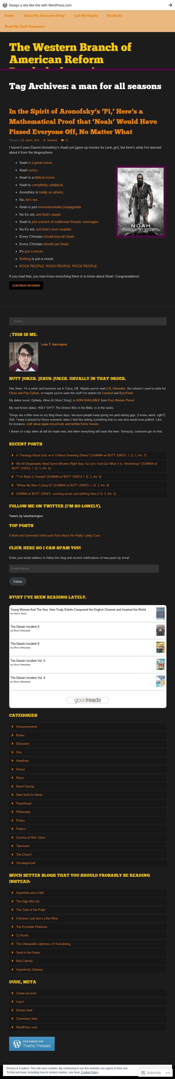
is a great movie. (40, 163)
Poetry (20, 820)
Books (20, 735)
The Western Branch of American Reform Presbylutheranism (70, 59)
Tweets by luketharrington (26, 516)
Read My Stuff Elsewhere (25, 26)
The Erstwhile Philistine (31, 927)
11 (66, 140)
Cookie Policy (89, 1072)
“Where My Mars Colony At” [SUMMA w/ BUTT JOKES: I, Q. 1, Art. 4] (62, 485)
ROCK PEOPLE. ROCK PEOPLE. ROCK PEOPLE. (58, 266)
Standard (52, 140)
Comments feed (26, 1018)
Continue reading (26, 285)
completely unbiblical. (47, 185)
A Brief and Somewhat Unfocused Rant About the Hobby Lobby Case (54, 535)
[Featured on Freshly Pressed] (32, 1050)
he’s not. (32, 200)
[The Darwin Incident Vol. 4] (160, 686)
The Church (23, 854)
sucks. (33, 170)
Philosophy (23, 812)
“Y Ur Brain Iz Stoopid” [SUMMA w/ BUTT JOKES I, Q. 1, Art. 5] (58, 476)
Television (22, 846)
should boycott (59, 236)
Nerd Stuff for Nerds (29, 795)
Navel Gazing (25, 786)
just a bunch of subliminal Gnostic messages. (65, 222)
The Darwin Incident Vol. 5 (27, 660)
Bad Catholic (24, 961)
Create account (26, 993)
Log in (20, 1001)
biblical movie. (44, 177)
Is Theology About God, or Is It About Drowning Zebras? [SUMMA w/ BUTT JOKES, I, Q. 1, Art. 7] (81, 455)
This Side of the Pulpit (31, 910)
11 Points (22, 935)
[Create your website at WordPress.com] (87, 5)
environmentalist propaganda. (60, 207)
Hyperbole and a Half (30, 892)
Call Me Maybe (86, 15)
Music (20, 777)
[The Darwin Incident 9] (160, 635)
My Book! (114, 15)
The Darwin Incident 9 (24, 626)
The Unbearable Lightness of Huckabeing (43, 944)
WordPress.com (26, 1027)
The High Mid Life (27, 901)
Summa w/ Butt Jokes (31, 837)
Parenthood (23, 803)
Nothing (25, 259)
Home (9, 15)
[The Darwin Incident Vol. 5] (160, 669)
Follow (17, 581)
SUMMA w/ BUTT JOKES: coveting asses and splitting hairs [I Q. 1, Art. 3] (66, 493)
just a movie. (34, 251)
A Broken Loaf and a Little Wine (37, 918)
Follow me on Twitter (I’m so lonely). (55, 506)
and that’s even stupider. (54, 229)
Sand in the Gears (28, 952)
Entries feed (24, 1010)
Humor (20, 769)
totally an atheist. (51, 192)
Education (22, 743)
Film (19, 752)
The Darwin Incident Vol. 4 (27, 677)
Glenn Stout (20, 613)
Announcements (27, 726)
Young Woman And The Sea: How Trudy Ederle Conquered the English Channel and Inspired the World (78, 609)
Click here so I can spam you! (45, 547)
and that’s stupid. (48, 214)
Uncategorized (25, 863)
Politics (21, 829)
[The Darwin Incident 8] (160, 652)
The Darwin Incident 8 (24, 643)
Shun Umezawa (22, 630)
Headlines (22, 760)
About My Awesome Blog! (44, 15)
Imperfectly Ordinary (29, 969)
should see (56, 244)
